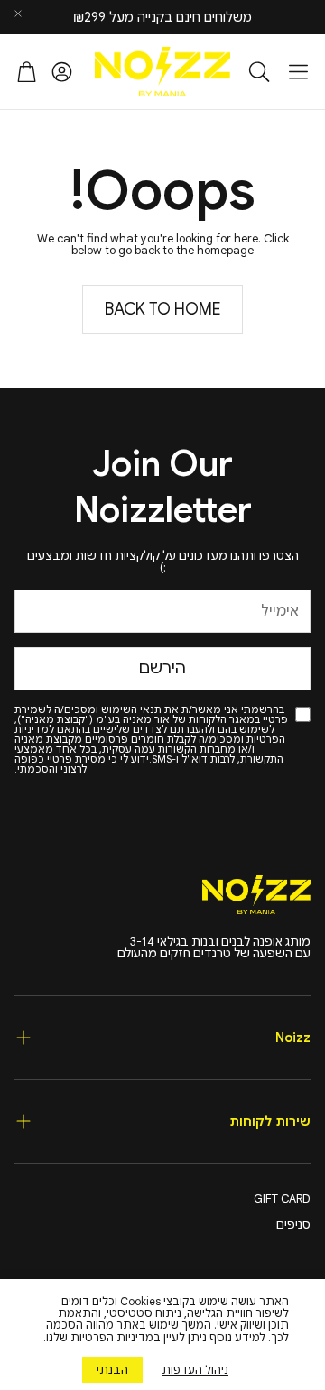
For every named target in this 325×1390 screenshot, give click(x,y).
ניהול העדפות (195, 1369)
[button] (298, 71)
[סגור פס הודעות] (18, 13)
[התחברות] (62, 71)
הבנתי (112, 1369)
